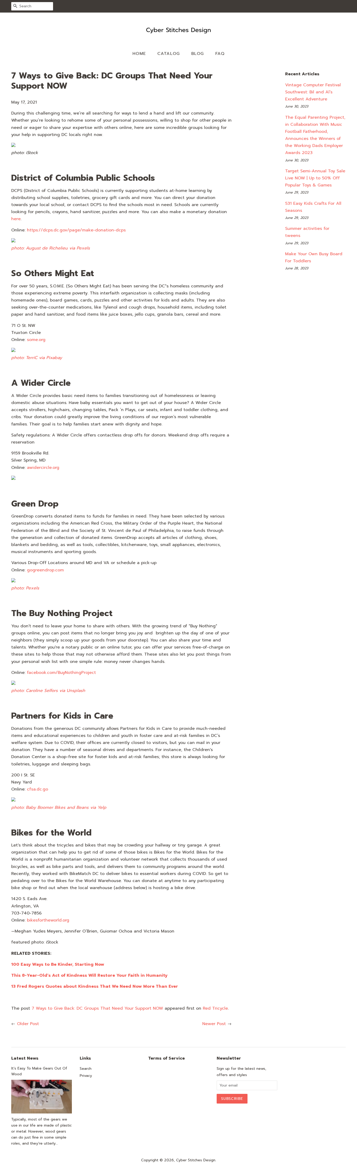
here (16, 219)
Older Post (28, 1024)
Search (85, 1068)
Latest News (24, 1058)
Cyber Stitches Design (195, 1160)
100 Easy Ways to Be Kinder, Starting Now (57, 964)
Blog (197, 53)
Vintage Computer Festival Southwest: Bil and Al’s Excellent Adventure (313, 92)
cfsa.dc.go (37, 789)
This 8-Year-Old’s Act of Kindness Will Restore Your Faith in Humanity (89, 975)
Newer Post (214, 1024)
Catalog (168, 53)
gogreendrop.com (45, 570)
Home (139, 53)
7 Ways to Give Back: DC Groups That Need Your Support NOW (97, 1008)
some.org (36, 340)
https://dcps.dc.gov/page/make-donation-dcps (76, 230)
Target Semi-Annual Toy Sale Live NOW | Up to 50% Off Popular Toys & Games (315, 178)
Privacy (86, 1075)
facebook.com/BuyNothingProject (61, 672)
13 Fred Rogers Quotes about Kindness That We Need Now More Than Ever (94, 986)
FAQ (220, 53)
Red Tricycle (215, 1008)
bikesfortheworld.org (48, 920)
